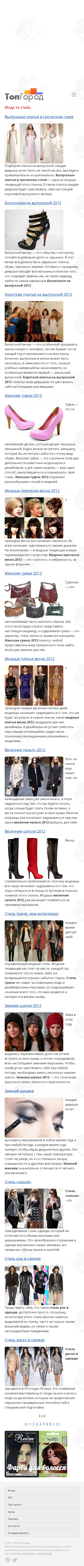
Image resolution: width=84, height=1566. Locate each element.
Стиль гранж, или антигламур (32, 913)
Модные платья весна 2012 (30, 658)
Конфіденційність (18, 1533)
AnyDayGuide (44, 1553)
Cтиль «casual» (18, 1181)
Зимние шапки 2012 (23, 1005)
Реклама (13, 1519)
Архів (11, 1512)
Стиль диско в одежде (25, 1340)
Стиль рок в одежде (23, 1258)
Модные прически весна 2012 (32, 490)
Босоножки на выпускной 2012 (33, 202)
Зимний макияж (19, 1091)
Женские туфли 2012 (23, 395)
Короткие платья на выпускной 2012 (38, 294)
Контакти (13, 1526)
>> (58, 1424)
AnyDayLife (28, 1553)
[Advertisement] (42, 42)
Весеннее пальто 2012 (25, 749)
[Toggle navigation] (73, 94)
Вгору (11, 1490)
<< (26, 1424)
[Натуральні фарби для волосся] (36, 1454)
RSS (10, 1497)
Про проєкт (15, 1504)
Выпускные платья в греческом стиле (39, 116)
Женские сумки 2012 (23, 573)
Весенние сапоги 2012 (25, 831)
